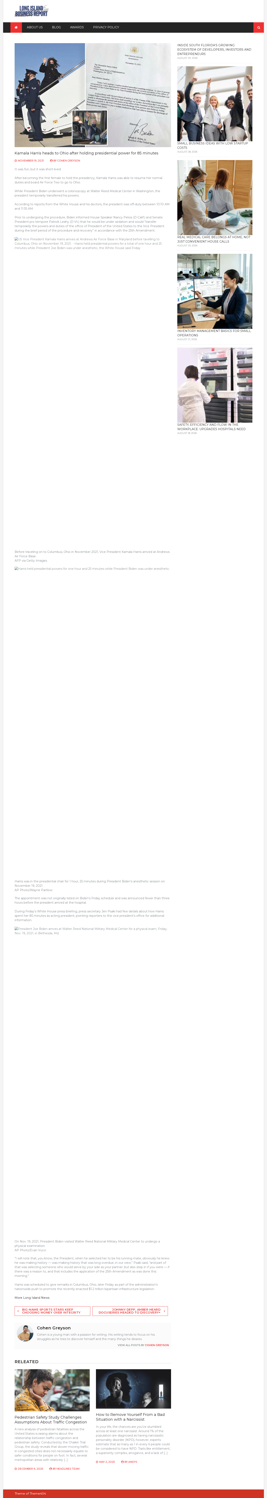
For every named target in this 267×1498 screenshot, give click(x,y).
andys (132, 1461)
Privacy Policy (106, 27)
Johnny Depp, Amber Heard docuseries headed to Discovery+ (130, 1311)
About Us (35, 27)
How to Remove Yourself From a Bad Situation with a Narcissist (130, 1417)
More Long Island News (32, 1298)
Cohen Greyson (68, 160)
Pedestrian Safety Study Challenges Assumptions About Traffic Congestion (51, 1419)
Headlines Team (68, 1468)
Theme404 (38, 1493)
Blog (56, 27)
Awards (77, 27)
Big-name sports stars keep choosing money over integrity (51, 1311)
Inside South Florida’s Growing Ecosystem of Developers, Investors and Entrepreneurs (214, 49)
